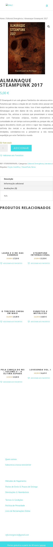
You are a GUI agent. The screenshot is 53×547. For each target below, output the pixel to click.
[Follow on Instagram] (29, 450)
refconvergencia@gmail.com (17, 534)
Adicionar (21, 148)
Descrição (8, 179)
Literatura (48, 163)
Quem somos (11, 459)
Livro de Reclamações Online (17, 511)
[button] (48, 26)
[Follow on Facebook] (24, 450)
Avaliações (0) (10, 188)
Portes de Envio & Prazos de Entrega (21, 486)
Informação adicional (14, 183)
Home (2, 18)
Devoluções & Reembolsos (17, 492)
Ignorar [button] (42, 545)
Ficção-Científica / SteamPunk (19, 167)
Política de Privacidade (15, 505)
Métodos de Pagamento (15, 481)
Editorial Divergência (14, 18)
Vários (33, 167)
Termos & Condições (14, 500)
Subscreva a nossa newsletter (18, 464)
